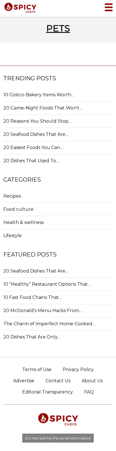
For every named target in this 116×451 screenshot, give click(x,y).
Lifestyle (12, 235)
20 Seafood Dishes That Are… (35, 134)
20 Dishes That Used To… (31, 160)
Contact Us (58, 380)
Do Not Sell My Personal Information (58, 438)
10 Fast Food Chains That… (32, 297)
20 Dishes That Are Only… (32, 337)
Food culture (18, 209)
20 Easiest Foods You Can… (33, 147)
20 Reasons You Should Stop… (37, 121)
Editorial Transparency (47, 392)
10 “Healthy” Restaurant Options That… (47, 284)
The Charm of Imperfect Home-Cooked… (49, 323)
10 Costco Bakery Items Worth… (38, 94)
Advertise (23, 380)
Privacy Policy (78, 369)
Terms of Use (37, 369)
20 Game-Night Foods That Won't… (42, 108)
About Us (92, 380)
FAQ (89, 392)
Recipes (12, 196)
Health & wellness (23, 222)
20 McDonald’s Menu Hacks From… (42, 310)
